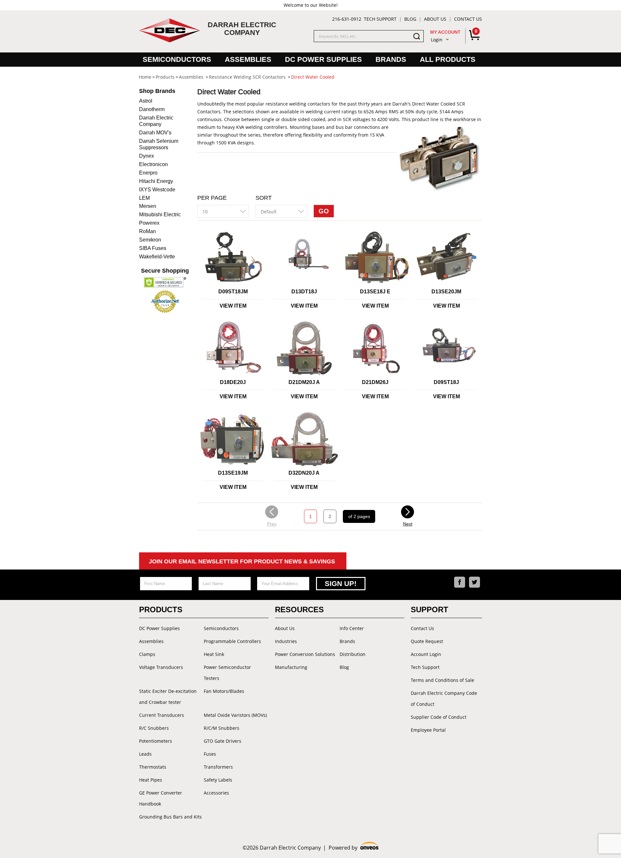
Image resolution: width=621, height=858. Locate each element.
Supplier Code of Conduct (438, 717)
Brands (391, 59)
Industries (286, 641)
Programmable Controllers (232, 641)
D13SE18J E (375, 291)
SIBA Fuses (152, 248)
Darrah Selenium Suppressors (158, 144)
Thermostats (152, 767)
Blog (410, 19)
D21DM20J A (304, 382)
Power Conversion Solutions (305, 654)
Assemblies (248, 59)
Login (436, 40)
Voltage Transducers (161, 667)
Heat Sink (214, 654)
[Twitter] (474, 582)
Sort (264, 198)
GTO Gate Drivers (222, 741)
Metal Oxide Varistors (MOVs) (235, 715)
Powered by (354, 848)
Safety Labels (218, 780)
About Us (435, 19)
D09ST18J (446, 382)
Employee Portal (428, 730)
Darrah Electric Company (156, 121)
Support (429, 609)
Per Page (212, 198)
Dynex (146, 156)
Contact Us (468, 19)
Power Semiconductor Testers (227, 672)
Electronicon (153, 164)
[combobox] (223, 211)
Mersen (147, 206)
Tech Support (380, 19)
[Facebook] (459, 582)
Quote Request (427, 641)
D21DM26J (375, 382)
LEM (144, 198)
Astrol (145, 101)
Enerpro (148, 172)
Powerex (149, 223)
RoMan (147, 231)
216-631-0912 (346, 19)
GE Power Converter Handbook (160, 798)
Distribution (352, 654)
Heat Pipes (150, 780)
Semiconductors (177, 59)
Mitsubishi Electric (160, 214)
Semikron (150, 240)
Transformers (218, 767)
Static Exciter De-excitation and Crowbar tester (168, 696)
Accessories (216, 793)
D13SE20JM (446, 291)
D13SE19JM (233, 473)
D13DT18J (304, 291)
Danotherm (152, 109)
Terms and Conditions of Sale (442, 680)
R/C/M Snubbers (221, 728)
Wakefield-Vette (157, 256)
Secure (165, 270)
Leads (145, 754)
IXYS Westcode (157, 189)
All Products (447, 59)
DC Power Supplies (323, 59)
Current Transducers (161, 715)
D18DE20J (233, 382)
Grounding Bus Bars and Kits (170, 817)
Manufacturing (291, 667)
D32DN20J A (304, 473)
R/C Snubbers (154, 728)
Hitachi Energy (156, 181)
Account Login (426, 654)
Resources (299, 609)
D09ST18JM (233, 291)
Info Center (352, 628)
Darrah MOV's (155, 132)
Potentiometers (155, 741)
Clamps (147, 654)
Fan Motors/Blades (224, 691)
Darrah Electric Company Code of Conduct (444, 698)
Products (160, 609)
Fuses (210, 754)
